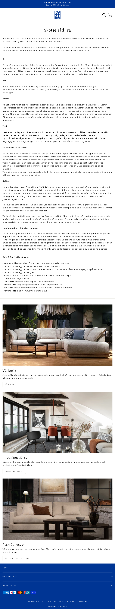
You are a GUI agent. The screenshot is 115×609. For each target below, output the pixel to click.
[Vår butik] (57, 335)
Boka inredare (14, 471)
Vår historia (10, 577)
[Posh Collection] (57, 509)
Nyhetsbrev (10, 585)
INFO (5, 568)
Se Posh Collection (17, 558)
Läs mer (10, 384)
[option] (57, 3)
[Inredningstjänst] (57, 422)
